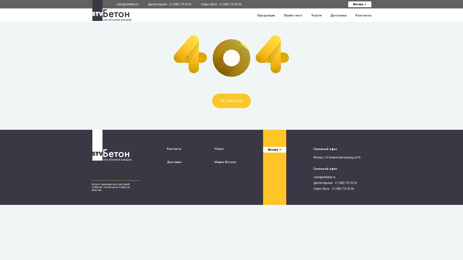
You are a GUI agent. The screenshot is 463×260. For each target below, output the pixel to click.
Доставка (339, 15)
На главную (231, 101)
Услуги (316, 15)
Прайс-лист (293, 15)
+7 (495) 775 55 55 (180, 4)
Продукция (266, 15)
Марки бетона (225, 162)
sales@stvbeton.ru (127, 4)
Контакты (363, 15)
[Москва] (359, 4)
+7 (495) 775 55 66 (230, 4)
